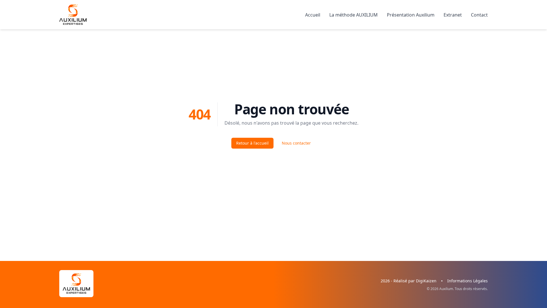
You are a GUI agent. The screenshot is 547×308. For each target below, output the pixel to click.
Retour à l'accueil (252, 143)
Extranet (453, 15)
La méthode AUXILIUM (353, 15)
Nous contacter (296, 143)
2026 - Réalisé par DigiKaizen (408, 280)
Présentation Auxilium (410, 15)
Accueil (312, 15)
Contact (479, 15)
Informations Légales (467, 280)
